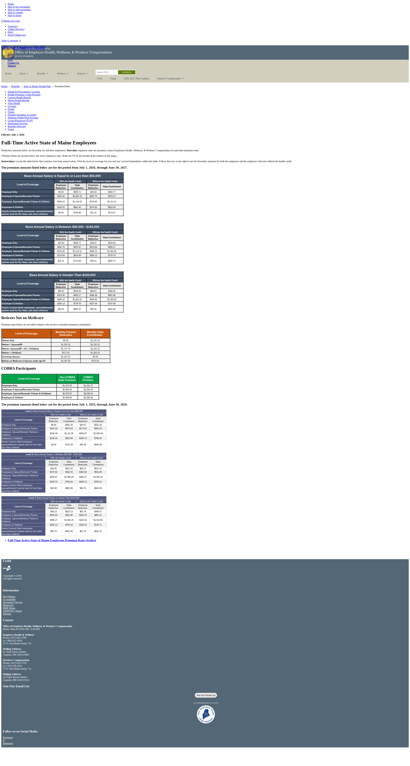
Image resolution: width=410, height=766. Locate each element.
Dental (11, 109)
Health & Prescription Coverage (24, 91)
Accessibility (9, 599)
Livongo (12, 106)
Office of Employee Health (23, 47)
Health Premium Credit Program (24, 94)
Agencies (12, 26)
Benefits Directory (17, 126)
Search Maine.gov (17, 35)
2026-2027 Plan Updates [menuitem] (136, 78)
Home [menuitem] (8, 73)
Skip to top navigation (19, 6)
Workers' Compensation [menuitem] (167, 79)
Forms (11, 57)
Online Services (16, 29)
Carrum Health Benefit (19, 97)
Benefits (15, 86)
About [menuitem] (20, 74)
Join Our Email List (205, 695)
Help (10, 32)
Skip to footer (14, 15)
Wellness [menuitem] (59, 74)
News (11, 54)
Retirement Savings (17, 123)
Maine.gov (8, 605)
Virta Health (14, 103)
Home (11, 4)
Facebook (8, 737)
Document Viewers (12, 602)
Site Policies (9, 596)
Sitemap (12, 65)
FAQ (10, 60)
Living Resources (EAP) (20, 120)
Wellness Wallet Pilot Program (23, 117)
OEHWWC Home (12, 611)
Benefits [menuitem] (39, 74)
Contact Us (13, 62)
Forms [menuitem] (113, 78)
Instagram (8, 743)
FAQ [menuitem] (99, 78)
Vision (11, 112)
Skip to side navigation (19, 9)
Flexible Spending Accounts (22, 114)
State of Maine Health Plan (37, 86)
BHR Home (9, 608)
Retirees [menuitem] (80, 74)
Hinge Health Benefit (18, 100)
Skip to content (15, 12)
